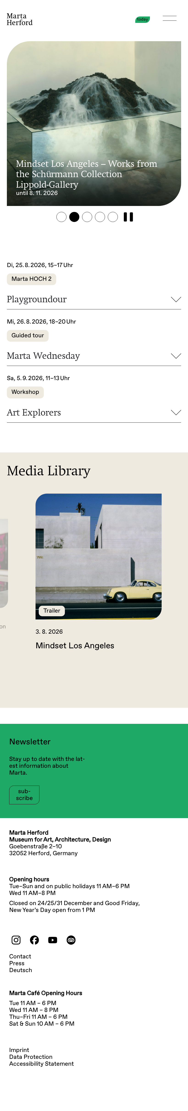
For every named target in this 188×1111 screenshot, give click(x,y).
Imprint (19, 1050)
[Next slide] (173, 670)
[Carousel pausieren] (128, 217)
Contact (20, 957)
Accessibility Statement (41, 1064)
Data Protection (31, 1057)
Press (17, 964)
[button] (61, 217)
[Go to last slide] (15, 670)
